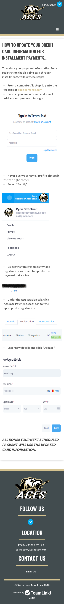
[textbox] (32, 247)
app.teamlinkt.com (30, 89)
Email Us (31, 571)
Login (32, 597)
